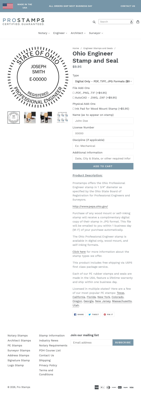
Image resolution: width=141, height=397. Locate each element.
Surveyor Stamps (19, 350)
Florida (91, 297)
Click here (79, 251)
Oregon (77, 301)
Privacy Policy (48, 365)
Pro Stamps (23, 387)
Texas (120, 292)
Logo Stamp (16, 365)
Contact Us (46, 355)
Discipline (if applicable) (88, 140)
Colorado (118, 297)
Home (76, 48)
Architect (79, 33)
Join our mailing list (84, 335)
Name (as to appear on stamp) (93, 114)
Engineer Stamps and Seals (98, 48)
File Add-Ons (81, 88)
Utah (76, 305)
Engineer (60, 33)
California (79, 297)
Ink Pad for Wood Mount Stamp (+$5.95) (102, 108)
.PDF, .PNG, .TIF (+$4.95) (91, 92)
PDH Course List (50, 350)
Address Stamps (18, 355)
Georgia (88, 301)
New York (103, 297)
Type (76, 75)
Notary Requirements (53, 345)
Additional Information (87, 152)
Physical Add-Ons (84, 103)
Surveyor (96, 33)
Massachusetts (122, 301)
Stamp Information (52, 335)
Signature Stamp (19, 360)
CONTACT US (128, 6)
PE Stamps (15, 345)
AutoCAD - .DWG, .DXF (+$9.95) (96, 97)
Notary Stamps (18, 335)
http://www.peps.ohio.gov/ (90, 206)
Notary (44, 33)
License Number (83, 127)
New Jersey (102, 301)
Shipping (45, 360)
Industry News (48, 340)
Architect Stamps (19, 340)
